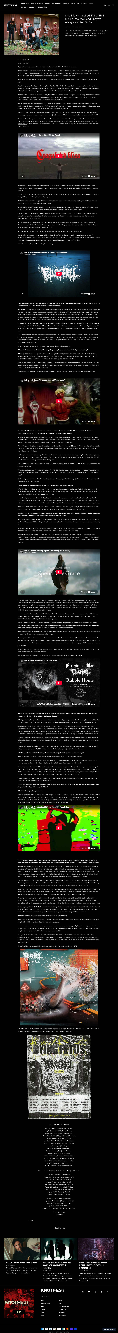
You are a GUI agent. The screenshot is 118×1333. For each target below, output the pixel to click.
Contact (61, 1300)
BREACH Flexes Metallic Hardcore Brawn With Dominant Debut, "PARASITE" (57, 1265)
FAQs (60, 1303)
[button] (33, 3)
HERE (75, 946)
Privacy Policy (62, 1309)
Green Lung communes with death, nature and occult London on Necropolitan (93, 1265)
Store (42, 1315)
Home (42, 1300)
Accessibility (62, 1315)
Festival (43, 1309)
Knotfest (55, 1332)
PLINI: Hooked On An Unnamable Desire (21, 1262)
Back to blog (60, 1228)
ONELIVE (66, 1332)
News (42, 1306)
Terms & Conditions (64, 1306)
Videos (42, 1312)
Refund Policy (62, 1312)
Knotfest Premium (45, 1303)
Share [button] (31, 1220)
